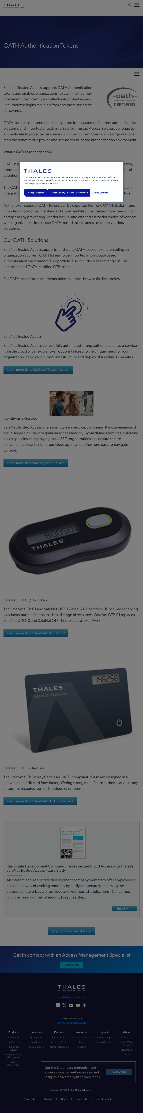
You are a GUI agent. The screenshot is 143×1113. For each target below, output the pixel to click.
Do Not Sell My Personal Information (69, 193)
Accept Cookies (36, 193)
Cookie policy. (52, 183)
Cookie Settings (100, 193)
